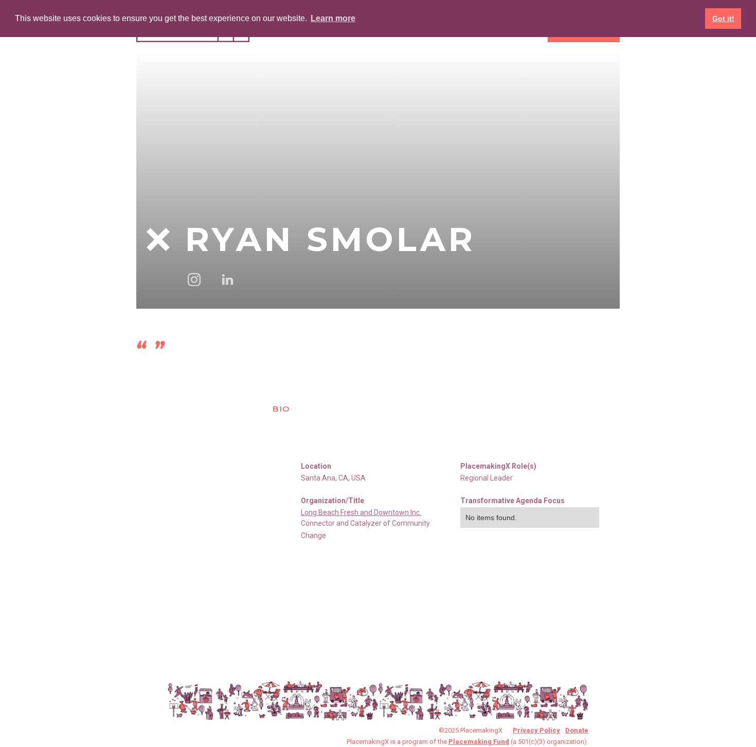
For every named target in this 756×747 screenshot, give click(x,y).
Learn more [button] (333, 18)
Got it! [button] (723, 18)
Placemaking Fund (478, 741)
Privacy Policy (536, 730)
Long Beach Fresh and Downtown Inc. (361, 512)
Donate (576, 730)
